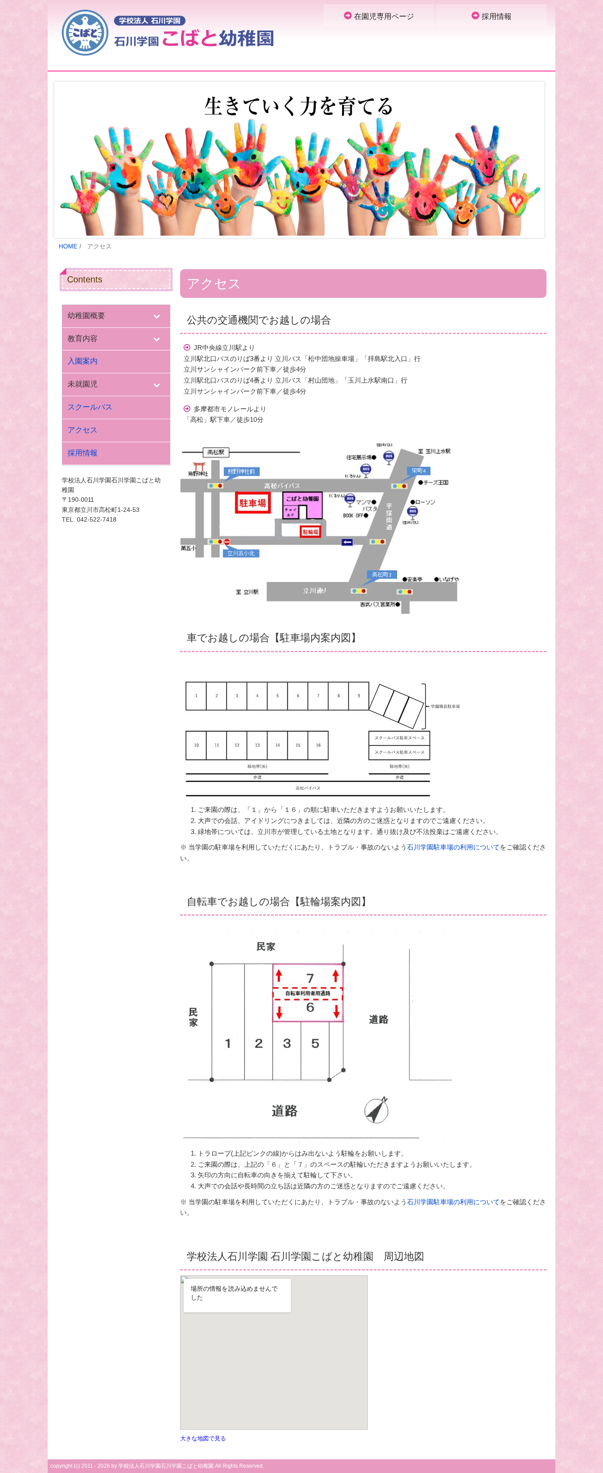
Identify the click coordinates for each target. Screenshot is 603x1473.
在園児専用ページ (384, 16)
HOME (68, 246)
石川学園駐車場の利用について (453, 847)
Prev (68, 160)
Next (535, 160)
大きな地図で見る (203, 1438)
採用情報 (497, 16)
